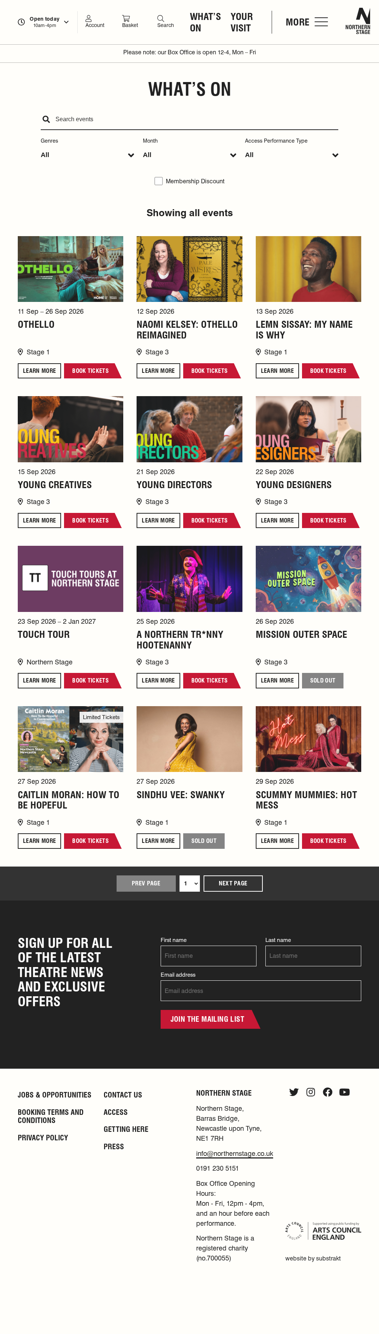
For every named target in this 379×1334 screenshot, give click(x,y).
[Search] (46, 119)
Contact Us (123, 1094)
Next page (233, 883)
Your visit (242, 22)
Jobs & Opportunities (54, 1094)
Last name (278, 940)
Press (114, 1146)
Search (165, 25)
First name (174, 940)
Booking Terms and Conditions (51, 1116)
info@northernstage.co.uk (234, 1153)
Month (150, 140)
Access (116, 1112)
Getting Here (126, 1129)
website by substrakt (313, 1258)
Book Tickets (90, 370)
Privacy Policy (43, 1137)
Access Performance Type (276, 140)
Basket (130, 25)
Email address (178, 974)
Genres (49, 140)
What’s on (205, 22)
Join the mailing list (207, 1019)
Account (94, 25)
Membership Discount (195, 181)
